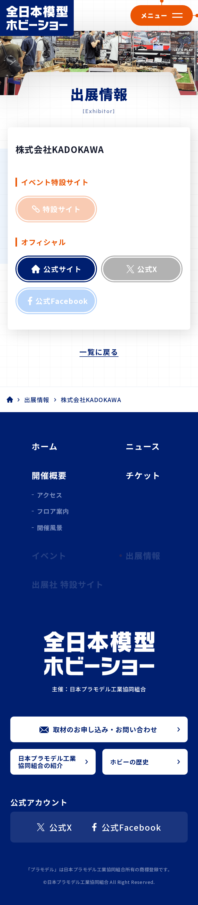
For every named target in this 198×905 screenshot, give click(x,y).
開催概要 (49, 475)
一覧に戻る (98, 352)
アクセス (49, 494)
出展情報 (37, 400)
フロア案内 (53, 510)
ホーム (45, 446)
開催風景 (50, 527)
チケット (143, 475)
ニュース (143, 446)
